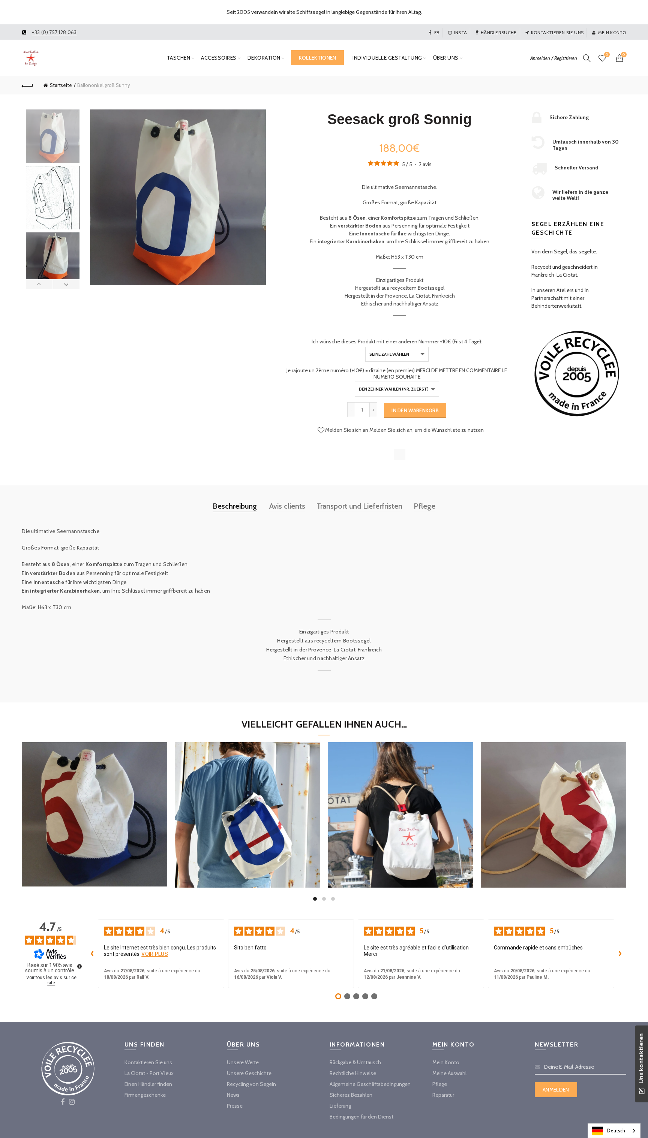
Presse (235, 1105)
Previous (39, 284)
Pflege (424, 506)
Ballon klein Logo (400, 807)
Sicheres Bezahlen (351, 1095)
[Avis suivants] (620, 953)
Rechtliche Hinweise (353, 1073)
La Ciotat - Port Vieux (149, 1073)
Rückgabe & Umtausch (355, 1062)
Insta (460, 32)
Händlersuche (499, 32)
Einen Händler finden (148, 1084)
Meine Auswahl (449, 1073)
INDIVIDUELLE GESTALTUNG (387, 57)
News (233, 1095)
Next (66, 284)
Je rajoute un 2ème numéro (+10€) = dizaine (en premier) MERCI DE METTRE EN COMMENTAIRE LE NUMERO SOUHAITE (396, 373)
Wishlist (607, 54)
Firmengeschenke (145, 1095)
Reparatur (443, 1095)
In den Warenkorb (415, 410)
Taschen (178, 57)
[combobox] (614, 1130)
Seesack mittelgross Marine (94, 807)
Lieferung (340, 1105)
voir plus (154, 954)
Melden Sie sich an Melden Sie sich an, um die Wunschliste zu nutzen (404, 429)
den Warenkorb (95, 842)
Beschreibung (235, 506)
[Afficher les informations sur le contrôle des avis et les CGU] (79, 966)
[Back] (27, 85)
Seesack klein (247, 807)
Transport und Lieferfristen (359, 506)
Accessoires (219, 57)
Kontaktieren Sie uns (557, 32)
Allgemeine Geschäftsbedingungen (370, 1084)
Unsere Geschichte (249, 1073)
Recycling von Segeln (251, 1084)
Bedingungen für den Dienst (361, 1116)
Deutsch (616, 1131)
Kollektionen (317, 57)
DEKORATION (264, 57)
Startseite (61, 85)
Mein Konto (612, 32)
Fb (436, 32)
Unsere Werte (243, 1062)
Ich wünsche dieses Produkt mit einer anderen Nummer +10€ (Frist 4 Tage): (397, 341)
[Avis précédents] (92, 953)
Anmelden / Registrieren (553, 58)
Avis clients (287, 506)
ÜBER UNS (446, 57)
